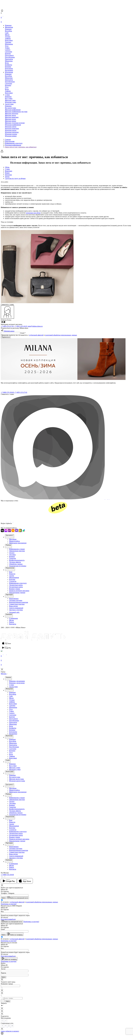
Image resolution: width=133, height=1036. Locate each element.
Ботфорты (8, 65)
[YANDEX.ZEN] (12, 521)
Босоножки (9, 70)
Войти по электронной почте (19, 898)
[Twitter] (12, 1026)
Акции (11, 576)
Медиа (11, 620)
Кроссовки (9, 40)
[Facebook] (2, 1026)
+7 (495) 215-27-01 (7, 326)
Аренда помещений (16, 608)
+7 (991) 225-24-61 (20, 326)
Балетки (8, 53)
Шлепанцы (9, 44)
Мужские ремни (11, 136)
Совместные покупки (17, 604)
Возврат (12, 556)
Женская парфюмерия (12, 110)
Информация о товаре (17, 549)
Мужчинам (9, 72)
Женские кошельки (11, 117)
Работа (11, 622)
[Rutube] (2, 526)
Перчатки (8, 175)
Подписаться (6, 337)
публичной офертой (36, 335)
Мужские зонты (10, 126)
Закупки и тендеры (16, 610)
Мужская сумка (10, 102)
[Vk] (4, 521)
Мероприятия (14, 577)
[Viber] (106, 499)
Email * (23, 333)
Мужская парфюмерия (13, 125)
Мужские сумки (15, 769)
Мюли (7, 35)
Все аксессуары (10, 108)
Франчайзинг (14, 598)
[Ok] (7, 521)
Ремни (7, 173)
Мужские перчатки (12, 132)
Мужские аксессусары (17, 781)
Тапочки (8, 42)
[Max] (53, 499)
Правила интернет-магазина (19, 591)
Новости (12, 574)
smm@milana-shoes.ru (35, 326)
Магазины (12, 539)
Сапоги (7, 50)
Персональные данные (17, 592)
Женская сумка (10, 100)
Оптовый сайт (14, 612)
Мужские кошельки (12, 128)
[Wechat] (110, 499)
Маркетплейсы (14, 541)
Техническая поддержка (17, 566)
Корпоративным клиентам (18, 602)
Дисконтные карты (16, 585)
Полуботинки (10, 57)
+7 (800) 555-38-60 (7, 392)
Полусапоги (9, 55)
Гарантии (12, 558)
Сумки (7, 95)
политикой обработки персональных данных (61, 335)
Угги (6, 46)
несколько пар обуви (33, 213)
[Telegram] (40, 521)
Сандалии (8, 51)
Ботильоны (9, 68)
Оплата (11, 553)
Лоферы (8, 38)
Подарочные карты (16, 587)
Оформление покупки (17, 551)
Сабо (7, 33)
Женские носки (10, 119)
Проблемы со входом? (9, 904)
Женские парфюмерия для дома (16, 111)
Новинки (8, 25)
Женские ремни (10, 121)
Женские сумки (14, 767)
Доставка (12, 554)
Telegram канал (8, 331)
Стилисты (12, 581)
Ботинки (8, 66)
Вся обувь (8, 31)
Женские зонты (10, 115)
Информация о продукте (18, 583)
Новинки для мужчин (17, 683)
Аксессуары (9, 104)
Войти (3, 898)
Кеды (7, 63)
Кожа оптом (13, 606)
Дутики (7, 36)
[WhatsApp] (2, 1021)
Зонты (7, 176)
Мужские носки (10, 130)
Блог (10, 572)
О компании (13, 618)
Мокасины (9, 61)
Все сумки (8, 98)
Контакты (12, 624)
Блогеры (12, 579)
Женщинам (9, 27)
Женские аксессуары (16, 779)
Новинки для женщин (17, 681)
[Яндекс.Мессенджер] (108, 499)
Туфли (7, 48)
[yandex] (2, 521)
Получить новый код (8, 919)
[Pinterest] (9, 521)
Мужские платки (11, 134)
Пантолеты (9, 59)
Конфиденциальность (17, 560)
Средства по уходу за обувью (15, 178)
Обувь (7, 167)
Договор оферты (15, 562)
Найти (8, 1001)
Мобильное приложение (17, 543)
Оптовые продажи (15, 600)
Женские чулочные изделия (15, 123)
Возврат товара (14, 589)
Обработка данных (16, 564)
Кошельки (8, 171)
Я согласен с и (29, 902)
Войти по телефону (16, 935)
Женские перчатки (11, 113)
